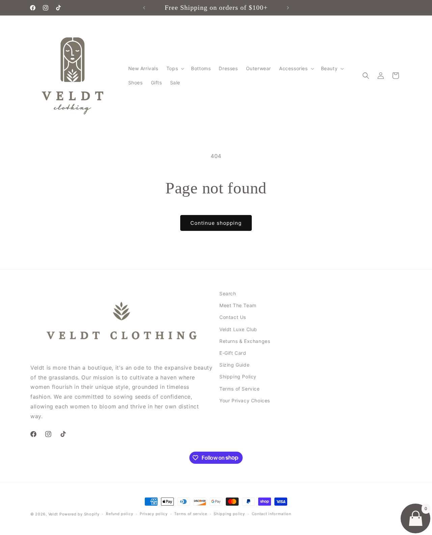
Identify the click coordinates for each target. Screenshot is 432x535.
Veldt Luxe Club (238, 329)
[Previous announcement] (144, 7)
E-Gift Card (232, 353)
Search (227, 293)
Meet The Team (237, 305)
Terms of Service (239, 389)
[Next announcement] (287, 7)
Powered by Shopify (79, 514)
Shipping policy (229, 513)
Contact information (271, 513)
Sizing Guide (234, 365)
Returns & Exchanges (244, 341)
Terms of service (190, 513)
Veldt (53, 514)
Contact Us (232, 317)
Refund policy (119, 513)
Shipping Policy (237, 376)
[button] (174, 68)
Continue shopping (216, 223)
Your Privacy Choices (244, 400)
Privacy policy (154, 513)
